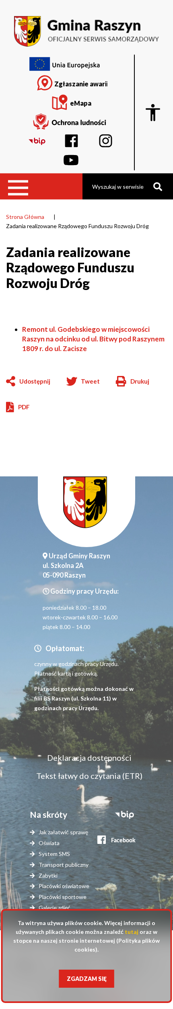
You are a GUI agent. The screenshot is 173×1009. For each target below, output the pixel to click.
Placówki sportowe (62, 896)
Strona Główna (25, 216)
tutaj (131, 931)
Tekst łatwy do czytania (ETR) (89, 775)
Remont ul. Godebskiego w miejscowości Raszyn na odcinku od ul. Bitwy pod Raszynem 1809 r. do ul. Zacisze (93, 339)
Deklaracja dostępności (89, 757)
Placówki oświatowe (64, 885)
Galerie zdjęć (54, 907)
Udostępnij (34, 381)
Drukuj (132, 382)
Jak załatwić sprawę (63, 832)
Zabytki (48, 875)
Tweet (90, 381)
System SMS (54, 853)
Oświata (49, 842)
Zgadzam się (87, 978)
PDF (24, 407)
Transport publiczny (64, 864)
